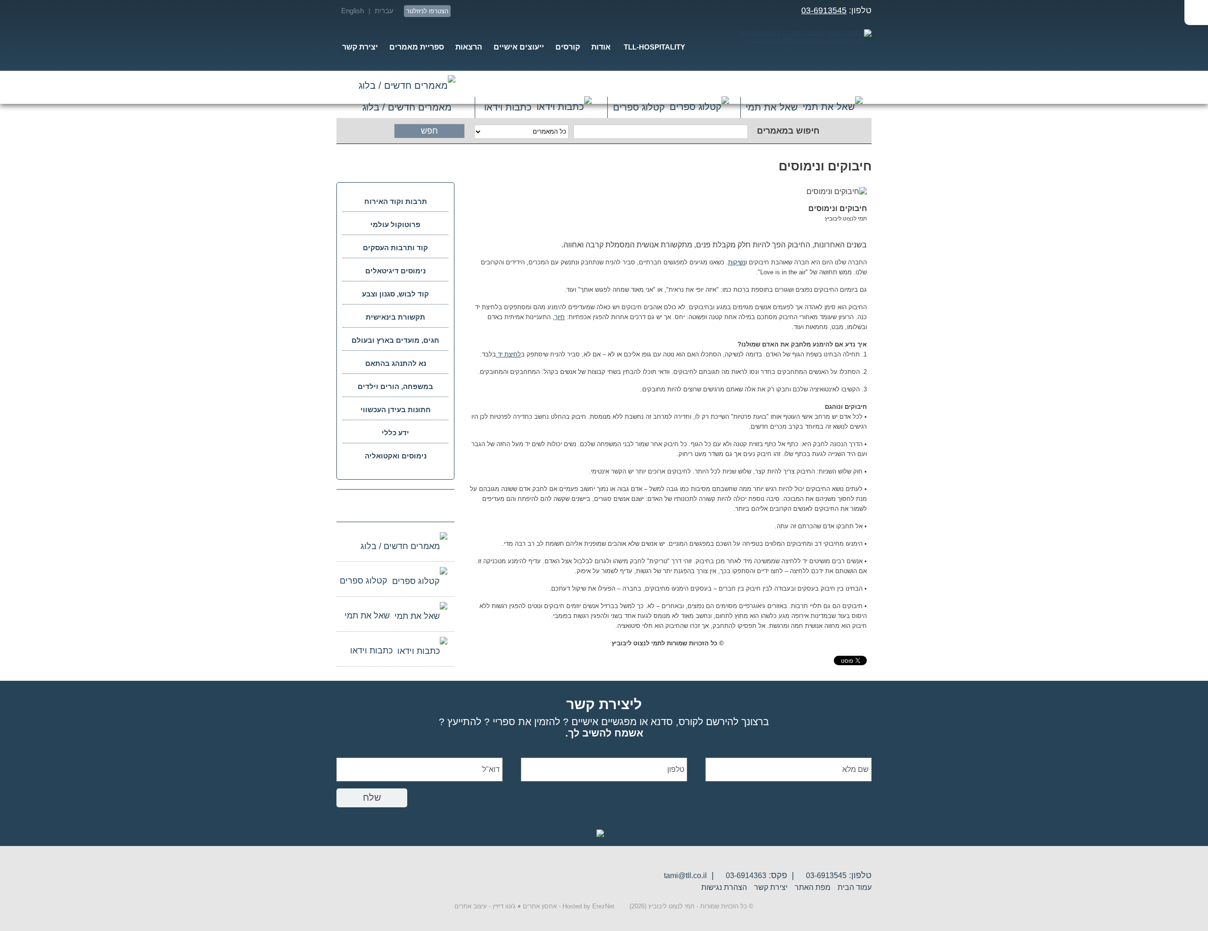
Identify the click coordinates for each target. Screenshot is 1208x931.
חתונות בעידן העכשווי (396, 410)
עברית (384, 11)
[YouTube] (564, 11)
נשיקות (737, 262)
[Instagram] (479, 11)
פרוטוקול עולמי (395, 224)
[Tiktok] (462, 11)
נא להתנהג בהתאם (395, 363)
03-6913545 (824, 10)
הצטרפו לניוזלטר (427, 11)
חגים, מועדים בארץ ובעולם (395, 340)
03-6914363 (746, 876)
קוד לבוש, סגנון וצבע (395, 294)
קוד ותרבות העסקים (395, 248)
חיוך (559, 317)
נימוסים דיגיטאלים (395, 271)
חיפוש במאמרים (788, 130)
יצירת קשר (771, 887)
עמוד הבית (855, 887)
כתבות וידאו (508, 107)
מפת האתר (812, 887)
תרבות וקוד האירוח (395, 201)
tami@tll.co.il (685, 876)
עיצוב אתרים (470, 906)
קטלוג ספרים (639, 107)
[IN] (513, 11)
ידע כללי (395, 433)
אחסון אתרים (540, 906)
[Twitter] (547, 11)
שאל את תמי (772, 107)
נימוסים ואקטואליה (396, 456)
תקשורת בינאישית (395, 317)
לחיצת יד (508, 354)
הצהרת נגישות (724, 887)
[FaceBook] (530, 11)
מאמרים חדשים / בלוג (407, 87)
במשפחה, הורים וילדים (395, 386)
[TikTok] (363, 505)
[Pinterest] (496, 11)
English (352, 11)
